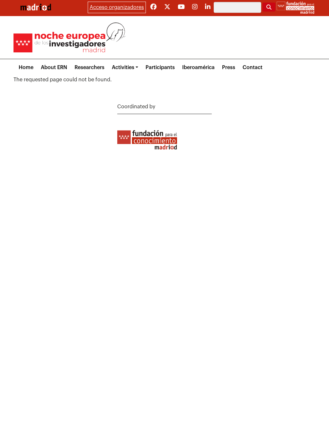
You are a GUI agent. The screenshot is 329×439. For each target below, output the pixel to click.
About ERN (54, 67)
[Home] (35, 7)
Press (228, 67)
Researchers (89, 67)
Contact (252, 67)
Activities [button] (123, 67)
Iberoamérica (198, 67)
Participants (160, 67)
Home (26, 67)
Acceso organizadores (117, 7)
